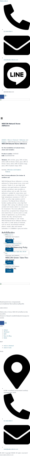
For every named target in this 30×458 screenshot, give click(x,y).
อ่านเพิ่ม (9, 241)
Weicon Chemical (13, 140)
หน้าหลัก (4, 140)
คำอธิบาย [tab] (7, 172)
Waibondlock (4, 1)
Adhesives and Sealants (14, 170)
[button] (15, 118)
